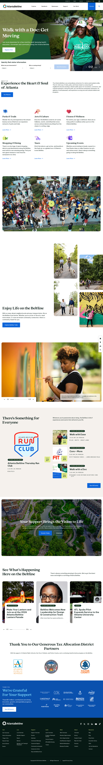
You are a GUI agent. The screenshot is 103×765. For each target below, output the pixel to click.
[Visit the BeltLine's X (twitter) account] (84, 724)
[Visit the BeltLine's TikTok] (100, 724)
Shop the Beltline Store (36, 751)
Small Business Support (65, 740)
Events (4, 746)
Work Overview (63, 732)
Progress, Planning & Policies (50, 736)
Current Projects (49, 739)
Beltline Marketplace (65, 743)
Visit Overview (5, 732)
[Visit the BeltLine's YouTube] (96, 724)
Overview (76, 732)
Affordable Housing (50, 742)
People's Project (78, 738)
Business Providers (64, 746)
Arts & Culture (5, 743)
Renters (18, 740)
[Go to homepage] (12, 6)
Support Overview (35, 732)
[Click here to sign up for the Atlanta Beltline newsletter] (100, 346)
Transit (47, 744)
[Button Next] (99, 67)
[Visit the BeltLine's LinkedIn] (92, 724)
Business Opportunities (65, 735)
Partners (76, 743)
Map (90, 732)
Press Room (91, 738)
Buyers (18, 738)
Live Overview (20, 732)
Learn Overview (49, 732)
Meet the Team (77, 740)
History (76, 735)
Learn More (5, 130)
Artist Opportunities (64, 738)
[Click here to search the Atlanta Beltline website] (100, 350)
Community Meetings (36, 740)
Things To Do (5, 738)
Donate (33, 735)
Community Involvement (36, 746)
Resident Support (21, 735)
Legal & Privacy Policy (67, 760)
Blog (90, 735)
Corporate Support (35, 743)
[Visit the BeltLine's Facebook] (80, 724)
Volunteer (33, 738)
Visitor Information (6, 735)
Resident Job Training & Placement (22, 744)
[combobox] (12, 67)
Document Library (93, 740)
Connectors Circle (35, 749)
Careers (76, 746)
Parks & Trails (5, 740)
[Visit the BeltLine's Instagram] (88, 724)
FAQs (90, 743)
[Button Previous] (86, 67)
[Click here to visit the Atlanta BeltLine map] (100, 342)
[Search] (99, 6)
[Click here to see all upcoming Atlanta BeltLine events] (100, 338)
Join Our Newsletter (93, 746)
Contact (91, 749)
